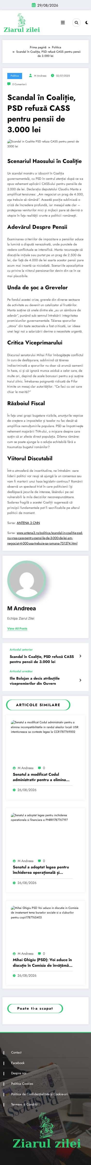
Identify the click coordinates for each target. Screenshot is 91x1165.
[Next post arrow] (80, 680)
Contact (16, 1052)
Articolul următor (21, 671)
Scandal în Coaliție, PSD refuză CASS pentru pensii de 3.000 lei (42, 659)
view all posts (17, 628)
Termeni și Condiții (24, 1104)
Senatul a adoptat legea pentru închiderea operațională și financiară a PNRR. (41, 869)
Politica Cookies (22, 1083)
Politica (15, 76)
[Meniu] (63, 22)
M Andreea (40, 76)
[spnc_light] (86, 22)
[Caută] (76, 22)
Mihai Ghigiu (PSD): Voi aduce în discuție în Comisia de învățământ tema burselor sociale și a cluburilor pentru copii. (42, 962)
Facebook (18, 1063)
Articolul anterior (21, 649)
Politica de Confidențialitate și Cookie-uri (39, 1094)
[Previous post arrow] (80, 656)
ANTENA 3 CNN (28, 523)
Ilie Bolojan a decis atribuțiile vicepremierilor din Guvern (35, 681)
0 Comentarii (19, 84)
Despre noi (18, 1073)
